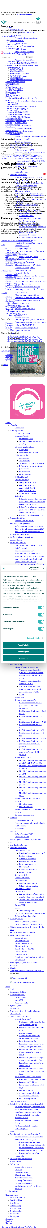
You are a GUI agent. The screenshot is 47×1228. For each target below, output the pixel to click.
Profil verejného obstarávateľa (21, 1159)
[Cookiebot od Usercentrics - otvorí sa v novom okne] (29, 568)
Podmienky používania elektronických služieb (26, 1104)
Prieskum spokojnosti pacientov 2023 (28, 924)
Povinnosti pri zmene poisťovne (26, 38)
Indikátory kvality (16, 919)
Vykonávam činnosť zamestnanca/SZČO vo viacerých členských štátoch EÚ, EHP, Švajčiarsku (30, 161)
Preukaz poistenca (16, 78)
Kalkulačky (19, 496)
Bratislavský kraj (16, 1200)
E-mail (3, 152)
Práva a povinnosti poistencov (25, 60)
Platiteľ (8, 423)
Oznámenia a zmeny (22, 480)
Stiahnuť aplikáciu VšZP (20, 1227)
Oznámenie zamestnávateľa (24, 551)
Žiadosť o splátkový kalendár (25, 562)
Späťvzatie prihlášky (26, 46)
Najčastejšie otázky (21, 172)
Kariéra (12, 1131)
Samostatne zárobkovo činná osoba (31, 463)
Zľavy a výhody (11, 44)
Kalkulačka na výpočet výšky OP (31, 515)
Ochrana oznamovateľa (18, 1101)
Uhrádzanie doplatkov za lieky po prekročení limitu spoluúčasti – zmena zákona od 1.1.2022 (28, 243)
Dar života (18, 1170)
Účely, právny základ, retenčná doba (32, 1022)
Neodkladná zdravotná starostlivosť (32, 853)
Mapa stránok (36, 347)
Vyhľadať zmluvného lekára (25, 309)
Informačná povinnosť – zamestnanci (28, 1077)
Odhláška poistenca (22, 317)
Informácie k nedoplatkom (24, 447)
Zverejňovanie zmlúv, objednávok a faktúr (25, 1134)
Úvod (3, 156)
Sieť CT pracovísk (26, 807)
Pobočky (8, 297)
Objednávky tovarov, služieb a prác (32, 1145)
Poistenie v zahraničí (22, 139)
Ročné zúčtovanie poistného (20, 523)
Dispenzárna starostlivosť (28, 870)
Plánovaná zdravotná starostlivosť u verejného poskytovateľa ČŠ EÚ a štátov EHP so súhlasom (29, 289)
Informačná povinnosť (23, 1019)
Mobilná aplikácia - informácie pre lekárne (25, 839)
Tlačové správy (20, 997)
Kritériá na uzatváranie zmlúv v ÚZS (32, 722)
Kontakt (5, 1227)
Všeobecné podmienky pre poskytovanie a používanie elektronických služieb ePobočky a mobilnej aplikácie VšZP (30, 1109)
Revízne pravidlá (21, 875)
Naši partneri (14, 1164)
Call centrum (10, 299)
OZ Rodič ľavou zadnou (23, 1183)
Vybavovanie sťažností (13, 307)
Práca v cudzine (11, 110)
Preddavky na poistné (22, 433)
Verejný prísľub (20, 697)
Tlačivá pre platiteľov (18, 543)
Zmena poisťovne (21, 43)
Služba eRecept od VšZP (24, 834)
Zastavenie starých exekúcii (29, 452)
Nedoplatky (23, 450)
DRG (12, 842)
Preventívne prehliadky (23, 125)
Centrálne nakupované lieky (29, 883)
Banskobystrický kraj (17, 1197)
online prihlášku (37, 195)
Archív (21, 695)
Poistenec (9, 156)
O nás (7, 987)
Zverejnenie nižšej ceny (18, 845)
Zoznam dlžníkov (16, 540)
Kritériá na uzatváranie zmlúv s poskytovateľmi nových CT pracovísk (30, 752)
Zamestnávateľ (24, 461)
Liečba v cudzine (25, 872)
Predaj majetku (15, 1161)
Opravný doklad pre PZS (24, 820)
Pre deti (8, 281)
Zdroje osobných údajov (28, 1025)
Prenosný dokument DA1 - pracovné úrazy (30, 281)
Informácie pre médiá (17, 995)
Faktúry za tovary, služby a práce (31, 1150)
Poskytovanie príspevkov (28, 864)
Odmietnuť (23, 658)
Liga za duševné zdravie (23, 1167)
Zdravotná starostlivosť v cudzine (17, 115)
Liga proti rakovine (21, 1172)
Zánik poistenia (20, 54)
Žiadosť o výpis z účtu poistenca (26, 328)
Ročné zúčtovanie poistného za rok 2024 (29, 529)
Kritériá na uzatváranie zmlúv (25, 700)
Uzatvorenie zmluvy (22, 938)
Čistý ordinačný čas (22, 941)
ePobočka (13, 425)
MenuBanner (10, 127)
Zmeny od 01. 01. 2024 (27, 488)
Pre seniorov (9, 279)
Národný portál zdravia (23, 1175)
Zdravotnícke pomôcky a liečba (26, 98)
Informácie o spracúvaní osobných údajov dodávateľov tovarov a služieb (31, 1052)
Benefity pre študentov (23, 142)
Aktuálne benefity (11, 275)
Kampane (8, 1223)
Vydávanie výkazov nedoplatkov (22, 537)
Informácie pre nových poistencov (17, 63)
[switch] (41, 614)
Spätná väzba (10, 303)
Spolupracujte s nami (13, 305)
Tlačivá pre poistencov (18, 311)
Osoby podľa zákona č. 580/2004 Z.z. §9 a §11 (27, 971)
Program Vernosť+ (12, 84)
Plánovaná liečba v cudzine (24, 279)
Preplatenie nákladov (22, 273)
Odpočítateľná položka (27, 493)
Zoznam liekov (20, 891)
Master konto (19, 428)
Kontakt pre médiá (21, 1003)
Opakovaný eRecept (22, 837)
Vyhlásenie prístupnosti (13, 315)
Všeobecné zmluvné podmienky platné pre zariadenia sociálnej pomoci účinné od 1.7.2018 (30, 689)
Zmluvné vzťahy (16, 664)
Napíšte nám (9, 301)
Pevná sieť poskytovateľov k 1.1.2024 (28, 177)
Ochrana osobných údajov (19, 1016)
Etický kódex (15, 1008)
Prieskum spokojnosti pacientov (26, 921)
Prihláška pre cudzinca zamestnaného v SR (16, 241)
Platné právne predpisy (23, 270)
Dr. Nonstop (9, 46)
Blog (7, 94)
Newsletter (9, 1219)
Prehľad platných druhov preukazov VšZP (30, 913)
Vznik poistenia (20, 49)
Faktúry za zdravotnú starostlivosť (31, 1148)
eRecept (13, 831)
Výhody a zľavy (7, 271)
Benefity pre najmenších (23, 128)
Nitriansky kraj (15, 1206)
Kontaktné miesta (11, 1195)
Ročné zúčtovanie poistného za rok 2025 (29, 526)
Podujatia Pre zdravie (13, 90)
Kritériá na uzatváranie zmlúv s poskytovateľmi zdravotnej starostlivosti (30, 705)
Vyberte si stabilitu (12, 48)
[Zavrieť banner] (43, 568)
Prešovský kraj (15, 1208)
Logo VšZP (19, 1000)
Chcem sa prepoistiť (25, 14)
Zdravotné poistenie (12, 67)
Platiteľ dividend (25, 474)
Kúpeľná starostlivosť (22, 191)
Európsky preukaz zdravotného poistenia (29, 276)
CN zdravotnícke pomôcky (29, 886)
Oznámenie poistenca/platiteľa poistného (29, 320)
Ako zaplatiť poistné (22, 436)
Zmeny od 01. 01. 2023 (27, 491)
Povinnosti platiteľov (17, 518)
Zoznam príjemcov (26, 1033)
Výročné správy (16, 1006)
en (9, 1227)
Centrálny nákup (21, 880)
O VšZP (8, 248)
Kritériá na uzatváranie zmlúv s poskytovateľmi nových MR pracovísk (30, 744)
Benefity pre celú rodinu (14, 88)
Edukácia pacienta (21, 946)
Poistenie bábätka (21, 123)
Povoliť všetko (23, 645)
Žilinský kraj (14, 1217)
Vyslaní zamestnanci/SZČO (24, 150)
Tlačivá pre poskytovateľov (20, 935)
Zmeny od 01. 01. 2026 (27, 482)
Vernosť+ (8, 42)
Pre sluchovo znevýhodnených (16, 108)
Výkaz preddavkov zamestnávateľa (27, 554)
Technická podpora (12, 313)
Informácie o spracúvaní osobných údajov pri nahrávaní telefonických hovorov (31, 1071)
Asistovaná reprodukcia (27, 859)
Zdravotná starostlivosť (18, 175)
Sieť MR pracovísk (26, 804)
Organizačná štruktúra (18, 992)
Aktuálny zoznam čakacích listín (31, 238)
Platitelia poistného (21, 455)
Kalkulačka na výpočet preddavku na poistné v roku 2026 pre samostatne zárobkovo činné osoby (32, 501)
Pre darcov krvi (11, 283)
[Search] (1, 1227)
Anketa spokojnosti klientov (20, 330)
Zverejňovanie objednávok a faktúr (27, 1142)
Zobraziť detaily (33, 638)
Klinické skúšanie (25, 856)
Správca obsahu (11, 311)
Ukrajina (13, 968)
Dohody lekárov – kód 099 (24, 949)
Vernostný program (12, 287)
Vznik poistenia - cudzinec (19, 74)
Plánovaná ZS (24, 867)
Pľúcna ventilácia (21, 954)
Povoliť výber (23, 652)
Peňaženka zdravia (12, 40)
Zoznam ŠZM (20, 905)
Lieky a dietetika (21, 952)
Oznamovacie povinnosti (24, 131)
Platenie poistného (16, 431)
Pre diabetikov (15, 95)
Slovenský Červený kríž (23, 1181)
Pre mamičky (10, 104)
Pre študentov (10, 106)
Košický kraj (14, 1203)
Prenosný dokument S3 (23, 284)
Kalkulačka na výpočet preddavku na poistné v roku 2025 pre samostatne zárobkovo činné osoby (32, 510)
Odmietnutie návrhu (26, 216)
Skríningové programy (23, 248)
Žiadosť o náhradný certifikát (25, 916)
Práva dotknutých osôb (27, 1041)
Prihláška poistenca (21, 314)
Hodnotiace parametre (22, 757)
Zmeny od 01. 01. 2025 (27, 485)
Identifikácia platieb (26, 439)
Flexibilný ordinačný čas (23, 943)
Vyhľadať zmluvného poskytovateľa (23, 932)
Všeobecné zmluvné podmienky (26, 667)
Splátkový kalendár (22, 477)
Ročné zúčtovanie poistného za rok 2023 (29, 532)
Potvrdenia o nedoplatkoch (19, 534)
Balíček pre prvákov (12, 92)
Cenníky (18, 908)
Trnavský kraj (15, 1214)
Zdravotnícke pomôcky (23, 889)
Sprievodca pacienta (10, 53)
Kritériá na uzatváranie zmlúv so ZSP (32, 738)
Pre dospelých (10, 277)
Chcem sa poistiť (16, 35)
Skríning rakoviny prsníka (28, 257)
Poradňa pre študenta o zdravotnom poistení (30, 136)
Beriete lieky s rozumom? (24, 1178)
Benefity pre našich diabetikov (26, 106)
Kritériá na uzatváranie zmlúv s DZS (32, 730)
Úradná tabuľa (10, 261)
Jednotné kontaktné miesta (28, 65)
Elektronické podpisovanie (24, 815)
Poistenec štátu (24, 472)
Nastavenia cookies (12, 309)
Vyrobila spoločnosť (12, 351)
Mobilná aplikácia (11, 1191)
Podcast (8, 289)
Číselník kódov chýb (22, 878)
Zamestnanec (24, 458)
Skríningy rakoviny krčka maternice (32, 259)
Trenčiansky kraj (16, 1211)
